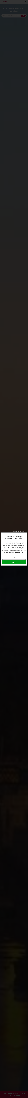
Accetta (14, 562)
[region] (14, 549)
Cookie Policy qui (18, 552)
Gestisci (14, 558)
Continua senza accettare (19, 531)
